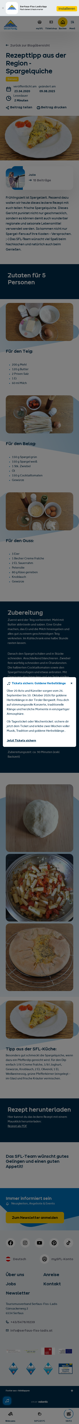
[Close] (3, 8)
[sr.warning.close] (71, 684)
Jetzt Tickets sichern (21, 740)
